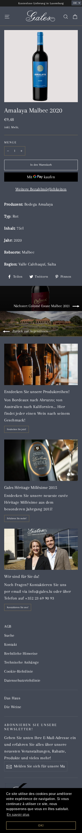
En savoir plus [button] (18, 814)
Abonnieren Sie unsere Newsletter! (30, 727)
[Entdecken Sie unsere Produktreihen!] (41, 364)
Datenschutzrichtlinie (22, 680)
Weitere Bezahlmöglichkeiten (41, 189)
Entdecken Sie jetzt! (16, 429)
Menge (10, 142)
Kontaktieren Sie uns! (17, 607)
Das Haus (12, 698)
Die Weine (12, 707)
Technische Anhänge (21, 662)
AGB (7, 626)
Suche (9, 635)
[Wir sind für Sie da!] (41, 549)
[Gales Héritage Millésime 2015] (41, 460)
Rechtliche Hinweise (21, 653)
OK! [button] (41, 825)
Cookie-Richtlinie (18, 671)
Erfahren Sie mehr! (16, 518)
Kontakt (10, 644)
